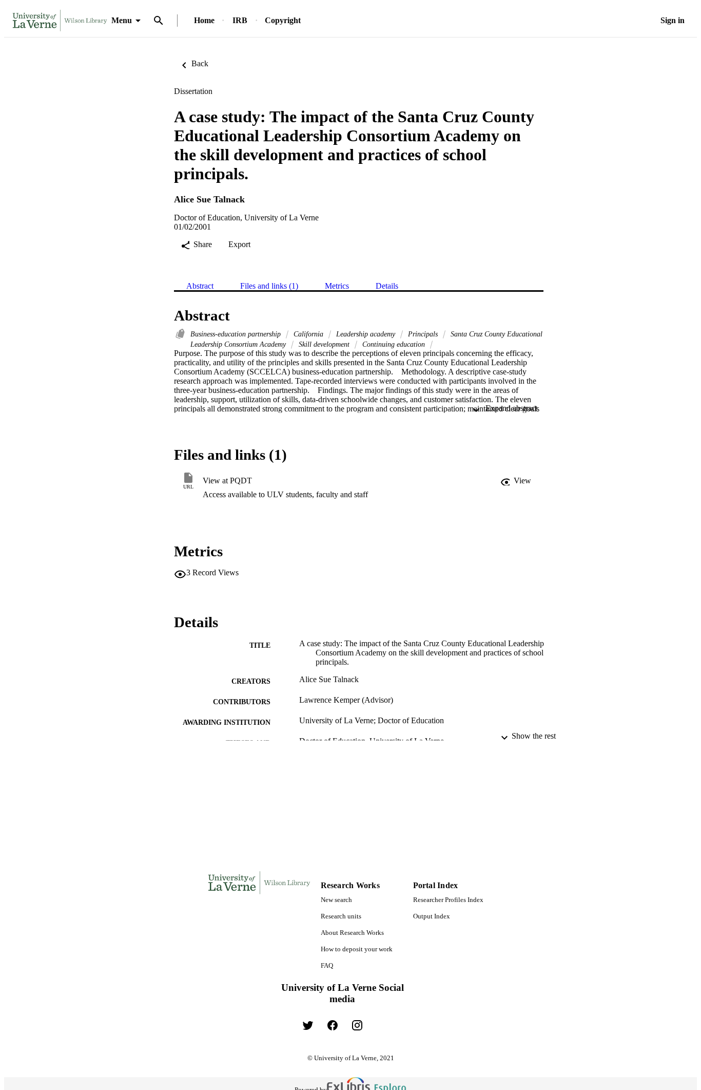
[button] (515, 480)
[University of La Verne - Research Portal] (59, 20)
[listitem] (308, 1025)
